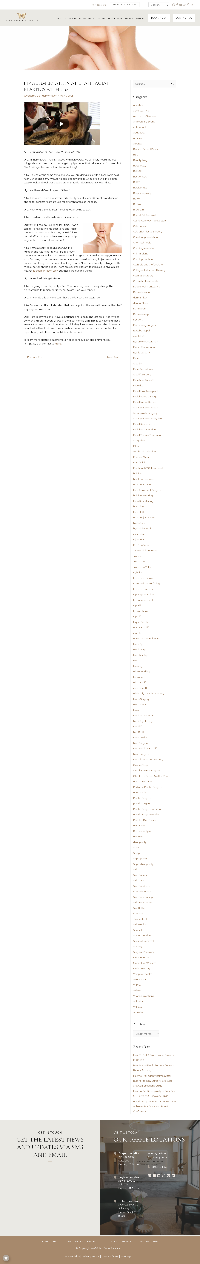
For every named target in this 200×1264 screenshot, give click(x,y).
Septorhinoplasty (143, 864)
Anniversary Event (144, 121)
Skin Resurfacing (143, 897)
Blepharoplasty (142, 193)
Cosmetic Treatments (145, 281)
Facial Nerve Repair (144, 402)
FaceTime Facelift (143, 380)
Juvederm (29, 95)
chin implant (140, 253)
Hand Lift (138, 512)
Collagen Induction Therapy (149, 270)
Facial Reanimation (144, 424)
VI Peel (137, 985)
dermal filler (140, 297)
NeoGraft (138, 732)
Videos (137, 990)
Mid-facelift (140, 682)
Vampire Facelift (142, 974)
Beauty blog (140, 160)
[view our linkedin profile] (192, 4)
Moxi (136, 710)
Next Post (114, 357)
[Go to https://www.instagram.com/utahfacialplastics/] (149, 1176)
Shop (155, 1242)
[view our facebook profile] (177, 4)
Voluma (137, 1007)
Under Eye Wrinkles (144, 963)
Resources (127, 1242)
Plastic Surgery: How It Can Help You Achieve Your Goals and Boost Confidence (154, 1106)
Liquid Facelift (141, 622)
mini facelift (140, 688)
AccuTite (138, 105)
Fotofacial (139, 462)
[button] (124, 4)
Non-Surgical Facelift (145, 748)
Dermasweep (141, 314)
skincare (138, 913)
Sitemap (126, 1256)
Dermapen (139, 308)
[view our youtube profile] (181, 4)
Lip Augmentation (46, 95)
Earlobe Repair (142, 330)
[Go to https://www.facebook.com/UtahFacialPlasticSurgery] (154, 1176)
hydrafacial (139, 523)
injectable (139, 534)
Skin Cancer (140, 875)
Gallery (113, 1242)
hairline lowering (143, 495)
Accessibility (72, 1256)
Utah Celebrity (141, 968)
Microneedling (141, 671)
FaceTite (138, 385)
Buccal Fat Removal (144, 215)
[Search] (167, 4)
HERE (58, 343)
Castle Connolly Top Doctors (150, 220)
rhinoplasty (139, 842)
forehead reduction (144, 451)
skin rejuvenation (143, 891)
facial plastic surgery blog (148, 418)
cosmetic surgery (143, 275)
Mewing (137, 666)
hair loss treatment (144, 479)
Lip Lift (137, 616)
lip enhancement (143, 600)
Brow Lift (138, 209)
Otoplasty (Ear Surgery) (146, 770)
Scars (136, 847)
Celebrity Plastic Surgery (147, 231)
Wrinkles (138, 1012)
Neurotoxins (140, 737)
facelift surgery (142, 374)
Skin (135, 869)
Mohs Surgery (141, 699)
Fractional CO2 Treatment (148, 468)
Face (136, 358)
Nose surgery (141, 754)
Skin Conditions (142, 886)
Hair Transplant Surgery (147, 490)
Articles (137, 138)
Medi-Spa (138, 644)
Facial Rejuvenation (144, 429)
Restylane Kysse (142, 831)
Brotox (137, 204)
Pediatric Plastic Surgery (147, 787)
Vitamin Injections (143, 996)
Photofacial (140, 792)
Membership (140, 655)
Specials (138, 930)
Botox (136, 198)
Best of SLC (140, 176)
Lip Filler (138, 605)
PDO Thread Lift (142, 781)
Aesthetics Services (144, 116)
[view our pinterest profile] (188, 4)
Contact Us (143, 1242)
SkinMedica (140, 924)
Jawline (137, 556)
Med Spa (79, 1242)
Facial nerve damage (145, 396)
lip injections (140, 611)
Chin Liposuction (143, 259)
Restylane (139, 825)
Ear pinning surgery (144, 325)
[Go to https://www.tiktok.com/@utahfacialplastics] (163, 1176)
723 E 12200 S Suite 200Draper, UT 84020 (128, 1160)
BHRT (136, 182)
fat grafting (139, 440)
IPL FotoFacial (141, 545)
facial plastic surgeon (145, 407)
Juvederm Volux (142, 567)
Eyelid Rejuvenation (144, 347)
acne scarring (141, 110)
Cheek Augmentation (145, 237)
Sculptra (138, 853)
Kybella (137, 572)
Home (45, 1242)
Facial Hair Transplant (145, 391)
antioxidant (139, 127)
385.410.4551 (99, 4)
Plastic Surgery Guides (146, 814)
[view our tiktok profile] (185, 4)
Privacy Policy (90, 1256)
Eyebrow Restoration (145, 341)
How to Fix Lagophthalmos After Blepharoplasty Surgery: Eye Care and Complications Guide (153, 1080)
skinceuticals (140, 919)
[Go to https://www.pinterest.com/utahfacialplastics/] (168, 1176)
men (135, 660)
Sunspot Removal (143, 941)
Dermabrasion (141, 292)
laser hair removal (143, 578)
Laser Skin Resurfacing (146, 583)
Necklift (137, 726)
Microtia (138, 677)
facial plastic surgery (145, 413)
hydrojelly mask (142, 528)
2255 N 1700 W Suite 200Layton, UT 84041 (128, 1184)
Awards (137, 143)
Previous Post (33, 357)
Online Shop (140, 765)
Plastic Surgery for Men (147, 809)
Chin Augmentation (144, 248)
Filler (136, 446)
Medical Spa (140, 649)
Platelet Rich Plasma (145, 820)
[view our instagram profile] (174, 4)
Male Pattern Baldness (146, 638)
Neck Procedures (143, 715)
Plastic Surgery (142, 798)
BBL (135, 154)
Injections (138, 539)
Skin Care (138, 880)
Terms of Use (110, 1256)
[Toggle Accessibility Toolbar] (6, 1258)
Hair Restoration (142, 484)
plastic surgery (141, 803)
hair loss (138, 473)
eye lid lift (139, 336)
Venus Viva (139, 979)
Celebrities (139, 226)
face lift (137, 363)
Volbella (138, 1001)
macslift (137, 633)
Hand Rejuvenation (144, 517)
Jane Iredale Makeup (145, 550)
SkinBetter (139, 908)
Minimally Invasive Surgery (148, 693)
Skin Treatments (142, 902)
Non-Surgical (140, 743)
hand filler (139, 506)
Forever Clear (141, 457)
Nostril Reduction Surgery (148, 759)
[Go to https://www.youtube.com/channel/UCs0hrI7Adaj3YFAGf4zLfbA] (159, 1176)
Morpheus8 (140, 704)
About (55, 1242)
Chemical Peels (142, 242)
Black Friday (140, 187)
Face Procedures (143, 369)
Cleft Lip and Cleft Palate (148, 264)
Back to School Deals (145, 149)
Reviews (138, 836)
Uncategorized (141, 957)
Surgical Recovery (143, 952)
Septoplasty (140, 858)
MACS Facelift (141, 627)
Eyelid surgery (141, 352)
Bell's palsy (139, 165)
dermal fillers (140, 303)
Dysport (138, 319)
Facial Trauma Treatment (147, 435)
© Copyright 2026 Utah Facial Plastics (98, 1248)
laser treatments (143, 589)
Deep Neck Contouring (146, 286)
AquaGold (138, 132)
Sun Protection (142, 935)
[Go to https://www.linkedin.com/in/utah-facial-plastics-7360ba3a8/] (173, 1176)
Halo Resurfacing (143, 501)
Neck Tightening (143, 721)
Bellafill (137, 171)
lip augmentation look (45, 270)
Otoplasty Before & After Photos (152, 776)
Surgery (137, 946)
